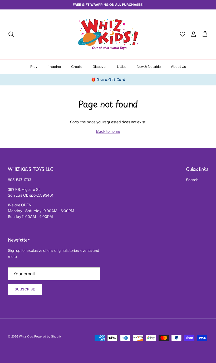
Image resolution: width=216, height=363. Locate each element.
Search (192, 179)
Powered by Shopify (48, 336)
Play (33, 66)
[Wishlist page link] (182, 34)
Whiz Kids (26, 336)
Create (76, 66)
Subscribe (25, 289)
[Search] (11, 34)
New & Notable (149, 66)
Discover (99, 66)
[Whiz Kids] (108, 34)
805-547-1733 (19, 179)
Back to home (108, 131)
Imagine (54, 66)
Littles (121, 66)
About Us (178, 66)
